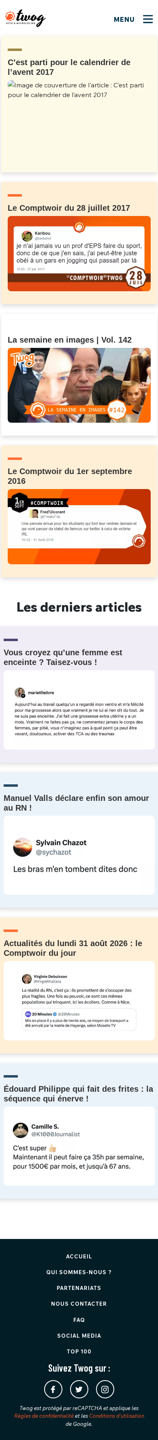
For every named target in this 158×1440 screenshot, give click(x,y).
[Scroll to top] (140, 1422)
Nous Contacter (79, 1303)
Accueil (79, 1256)
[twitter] (79, 1389)
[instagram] (105, 1389)
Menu (125, 19)
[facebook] (53, 1389)
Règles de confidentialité (44, 1415)
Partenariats (79, 1288)
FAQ (79, 1320)
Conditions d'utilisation (116, 1415)
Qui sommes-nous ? (79, 1272)
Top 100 (79, 1351)
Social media (79, 1335)
